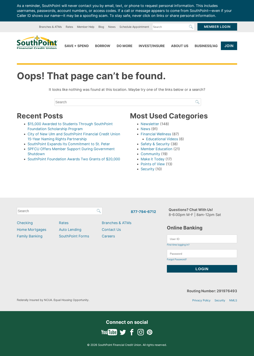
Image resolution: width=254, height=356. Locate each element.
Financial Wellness (156, 134)
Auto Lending (70, 229)
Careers (108, 236)
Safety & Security (155, 144)
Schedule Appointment (134, 26)
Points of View (153, 164)
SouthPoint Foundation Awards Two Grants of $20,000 (74, 159)
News (111, 26)
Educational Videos (162, 139)
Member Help (85, 26)
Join (229, 46)
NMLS (233, 300)
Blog (101, 26)
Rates (69, 26)
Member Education (156, 149)
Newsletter (150, 124)
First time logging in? (178, 244)
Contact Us (111, 229)
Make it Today (153, 159)
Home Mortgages (31, 229)
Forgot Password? (177, 259)
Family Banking (29, 236)
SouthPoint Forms (74, 236)
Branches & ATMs (50, 26)
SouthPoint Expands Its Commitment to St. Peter (69, 144)
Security (147, 169)
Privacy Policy (201, 300)
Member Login (217, 27)
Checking (25, 223)
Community (150, 154)
